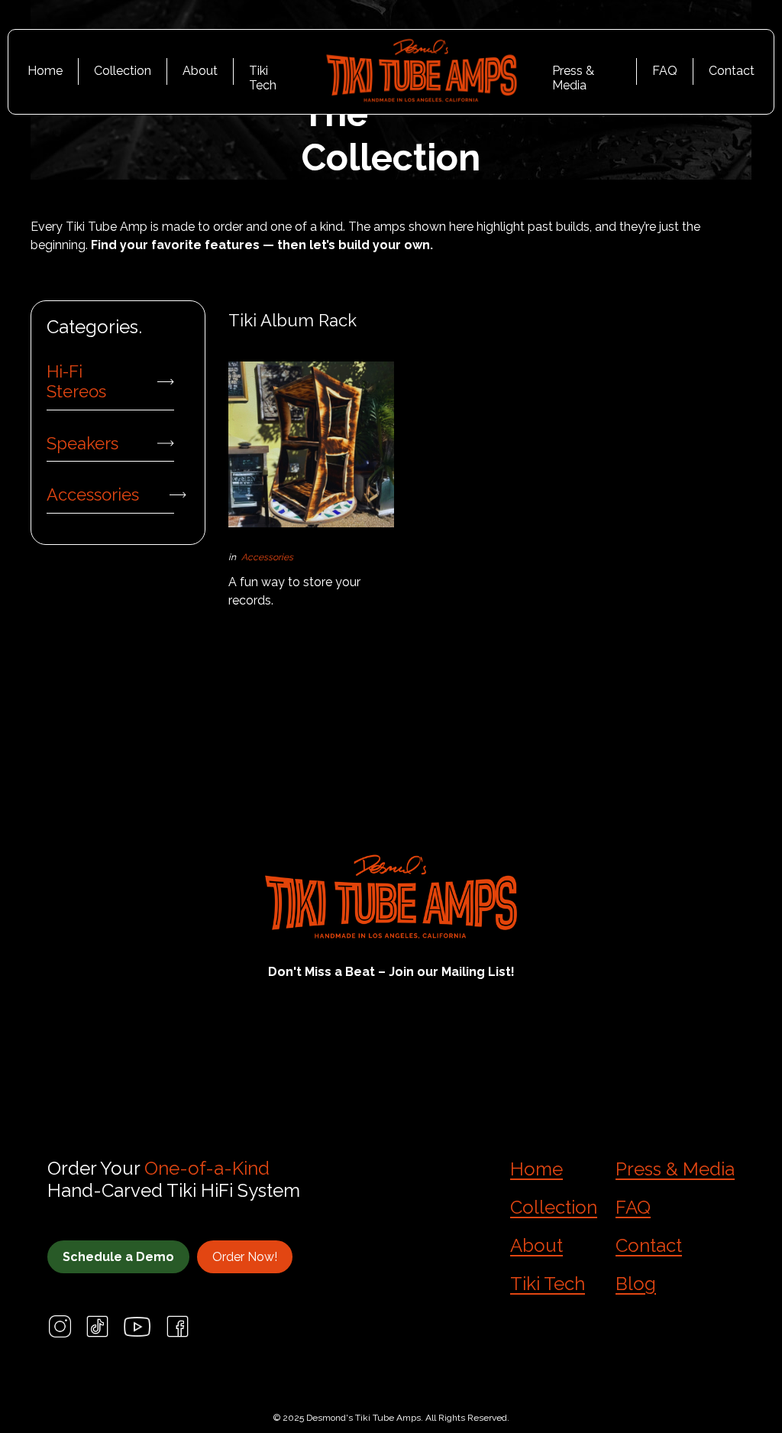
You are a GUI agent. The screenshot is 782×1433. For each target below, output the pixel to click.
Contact (732, 70)
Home (45, 70)
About (200, 70)
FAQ (664, 70)
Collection (122, 70)
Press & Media (573, 74)
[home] (421, 72)
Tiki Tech (262, 74)
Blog (636, 1284)
